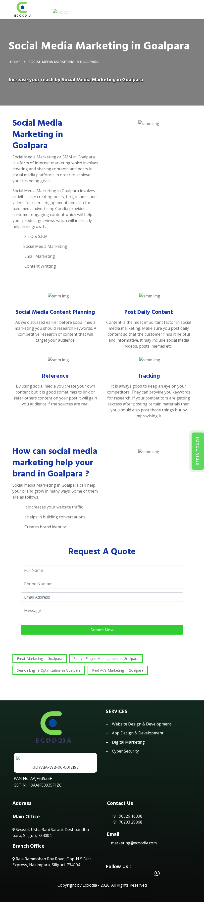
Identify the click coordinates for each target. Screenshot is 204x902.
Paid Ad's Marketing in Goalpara (117, 670)
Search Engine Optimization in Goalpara (49, 670)
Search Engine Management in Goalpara (106, 658)
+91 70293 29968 (126, 822)
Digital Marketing (128, 742)
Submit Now (102, 630)
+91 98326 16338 (126, 816)
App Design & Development (137, 733)
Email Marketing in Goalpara (39, 658)
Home (15, 61)
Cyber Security (125, 751)
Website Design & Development (141, 724)
